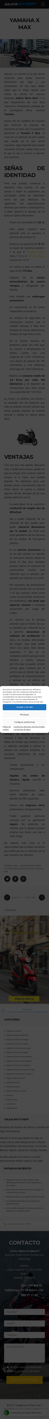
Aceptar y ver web (24, 707)
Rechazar (24, 714)
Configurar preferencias (24, 722)
